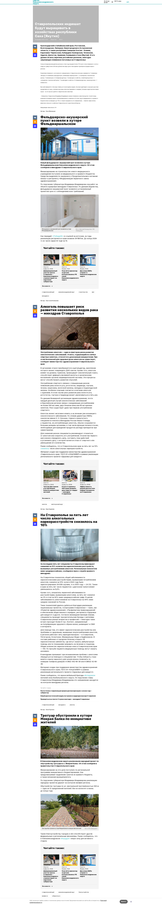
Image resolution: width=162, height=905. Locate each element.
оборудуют (65, 839)
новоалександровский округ (66, 292)
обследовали (89, 675)
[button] (69, 144)
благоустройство (84, 892)
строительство (83, 292)
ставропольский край (48, 292)
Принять (123, 901)
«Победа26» (58, 236)
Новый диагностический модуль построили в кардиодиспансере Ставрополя (68, 696)
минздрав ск (45, 296)
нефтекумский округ (57, 504)
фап (93, 292)
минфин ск (45, 896)
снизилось (44, 448)
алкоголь (44, 504)
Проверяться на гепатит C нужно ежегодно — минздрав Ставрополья (65, 699)
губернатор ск (56, 896)
